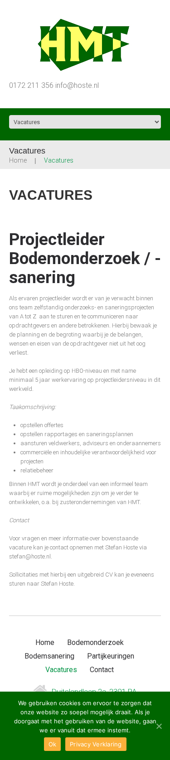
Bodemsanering (49, 656)
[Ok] (158, 726)
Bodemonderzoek (95, 642)
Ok (53, 744)
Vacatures (61, 669)
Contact (102, 669)
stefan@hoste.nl (30, 556)
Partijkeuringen (110, 656)
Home (18, 160)
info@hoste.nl (77, 85)
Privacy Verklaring (96, 744)
